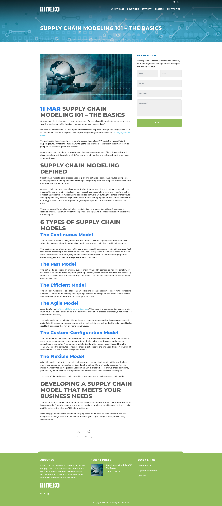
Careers (142, 476)
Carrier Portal (144, 465)
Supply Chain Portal (148, 470)
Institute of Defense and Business (72, 309)
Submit (159, 123)
